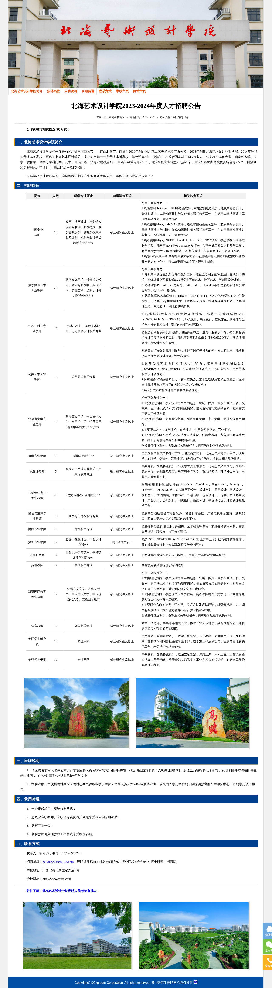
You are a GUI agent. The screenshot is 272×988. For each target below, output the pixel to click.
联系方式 (105, 91)
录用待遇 (88, 91)
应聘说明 (70, 91)
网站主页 (139, 91)
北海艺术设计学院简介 (27, 91)
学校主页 (122, 91)
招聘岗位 (53, 91)
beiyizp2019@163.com (58, 861)
